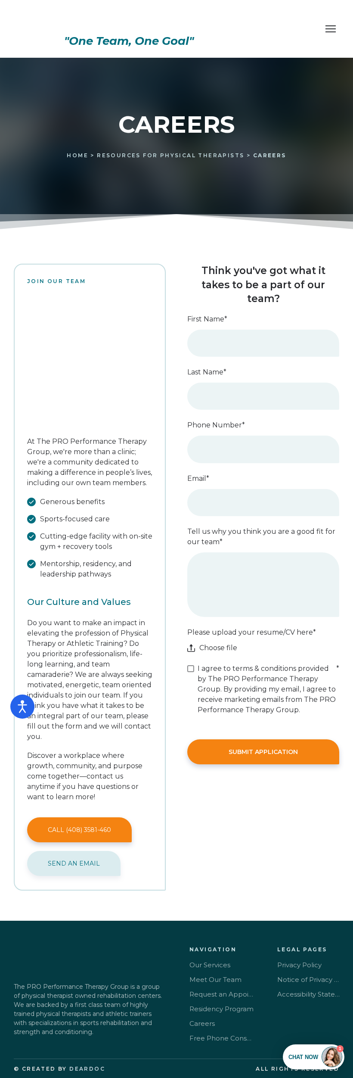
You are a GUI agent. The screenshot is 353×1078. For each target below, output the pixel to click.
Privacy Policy (299, 965)
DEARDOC (87, 1069)
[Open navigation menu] (330, 28)
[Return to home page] (129, 20)
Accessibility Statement (309, 994)
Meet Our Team (215, 979)
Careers (202, 1023)
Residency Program (221, 1009)
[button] (79, 829)
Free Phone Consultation (221, 1038)
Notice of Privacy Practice (309, 979)
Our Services (209, 965)
